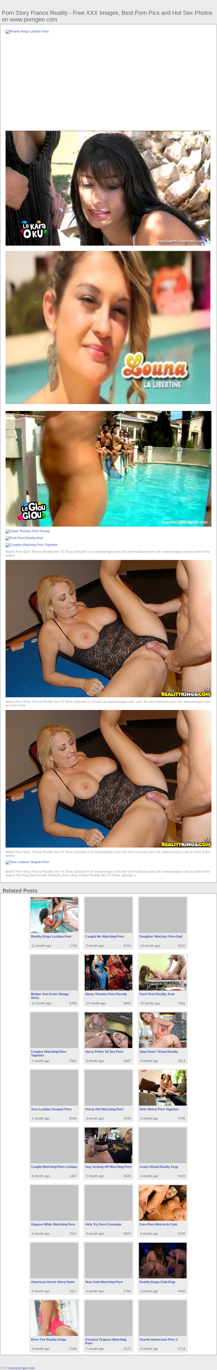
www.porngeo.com (21, 1368)
